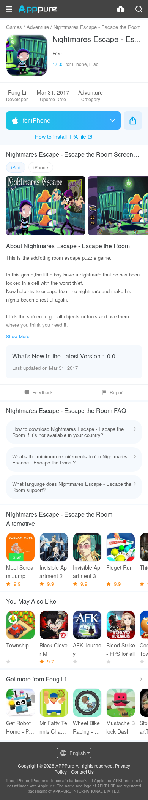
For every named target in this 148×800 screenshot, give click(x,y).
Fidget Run (119, 567)
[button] (9, 9)
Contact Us (82, 771)
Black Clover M (53, 649)
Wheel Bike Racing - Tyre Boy (86, 727)
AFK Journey (87, 649)
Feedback (42, 392)
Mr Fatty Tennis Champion (53, 727)
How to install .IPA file (60, 136)
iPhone (40, 167)
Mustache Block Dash (120, 727)
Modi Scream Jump (19, 572)
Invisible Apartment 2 (53, 572)
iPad (15, 167)
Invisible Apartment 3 (86, 572)
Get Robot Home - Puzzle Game (20, 727)
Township (17, 645)
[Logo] (37, 9)
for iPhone (36, 120)
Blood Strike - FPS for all (120, 649)
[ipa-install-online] (121, 9)
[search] (139, 9)
